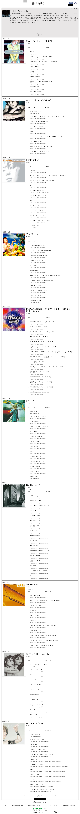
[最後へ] (55, 34)
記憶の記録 (40, 3)
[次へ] (51, 34)
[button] (25, 1)
